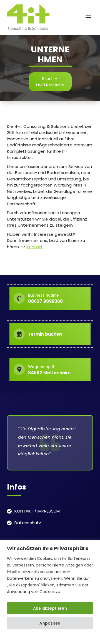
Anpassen (49, 623)
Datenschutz (27, 523)
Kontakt (34, 247)
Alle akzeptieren (50, 608)
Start (47, 78)
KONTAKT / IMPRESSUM (37, 511)
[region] (50, 587)
